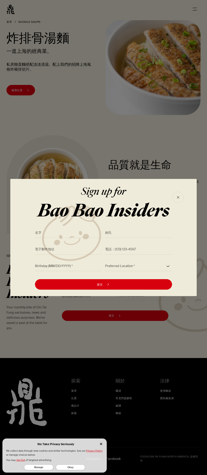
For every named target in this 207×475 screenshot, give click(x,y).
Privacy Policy (94, 450)
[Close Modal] (178, 197)
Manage (38, 467)
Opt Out (20, 459)
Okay (71, 467)
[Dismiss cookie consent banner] (101, 444)
